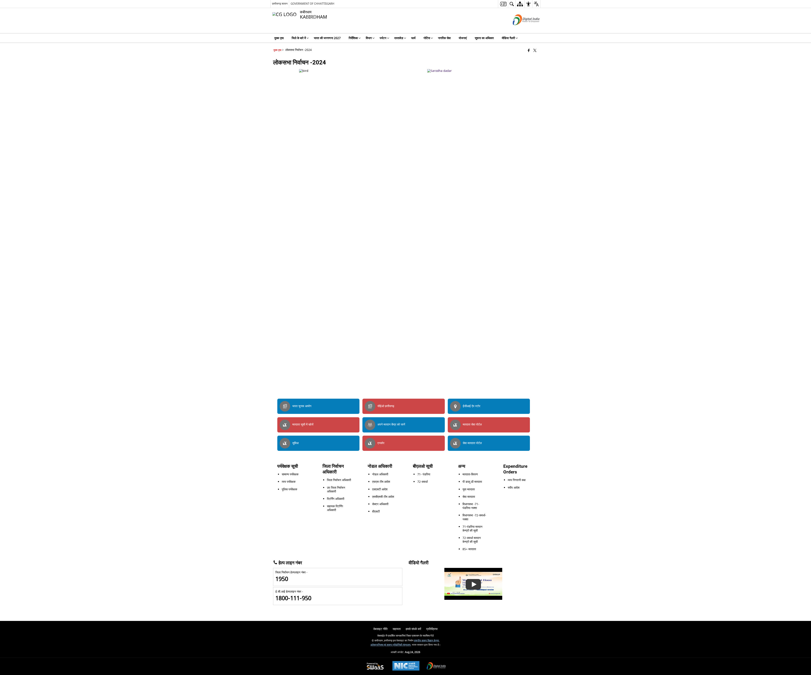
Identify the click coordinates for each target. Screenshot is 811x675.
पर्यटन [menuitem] (383, 38)
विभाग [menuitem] (369, 38)
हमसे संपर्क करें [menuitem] (413, 629)
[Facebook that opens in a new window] (528, 51)
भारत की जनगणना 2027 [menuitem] (327, 38)
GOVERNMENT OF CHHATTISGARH (312, 4)
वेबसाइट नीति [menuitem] (380, 629)
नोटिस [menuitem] (426, 38)
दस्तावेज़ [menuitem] (398, 38)
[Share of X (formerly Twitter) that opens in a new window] (534, 51)
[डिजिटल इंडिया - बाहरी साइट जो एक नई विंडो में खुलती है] (521, 29)
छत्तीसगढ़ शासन (279, 4)
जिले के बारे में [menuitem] (299, 38)
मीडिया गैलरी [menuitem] (508, 38)
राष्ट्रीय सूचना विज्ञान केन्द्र (426, 640)
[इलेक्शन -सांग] (473, 584)
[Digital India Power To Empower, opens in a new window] (436, 666)
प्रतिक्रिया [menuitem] (432, 629)
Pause (534, 383)
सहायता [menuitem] (397, 629)
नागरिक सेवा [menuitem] (444, 38)
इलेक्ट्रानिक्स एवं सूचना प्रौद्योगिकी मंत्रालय (391, 645)
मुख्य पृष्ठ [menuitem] (279, 38)
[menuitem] (503, 4)
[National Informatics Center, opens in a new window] (406, 666)
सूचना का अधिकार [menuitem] (484, 38)
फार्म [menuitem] (413, 38)
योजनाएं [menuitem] (463, 38)
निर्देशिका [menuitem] (353, 38)
